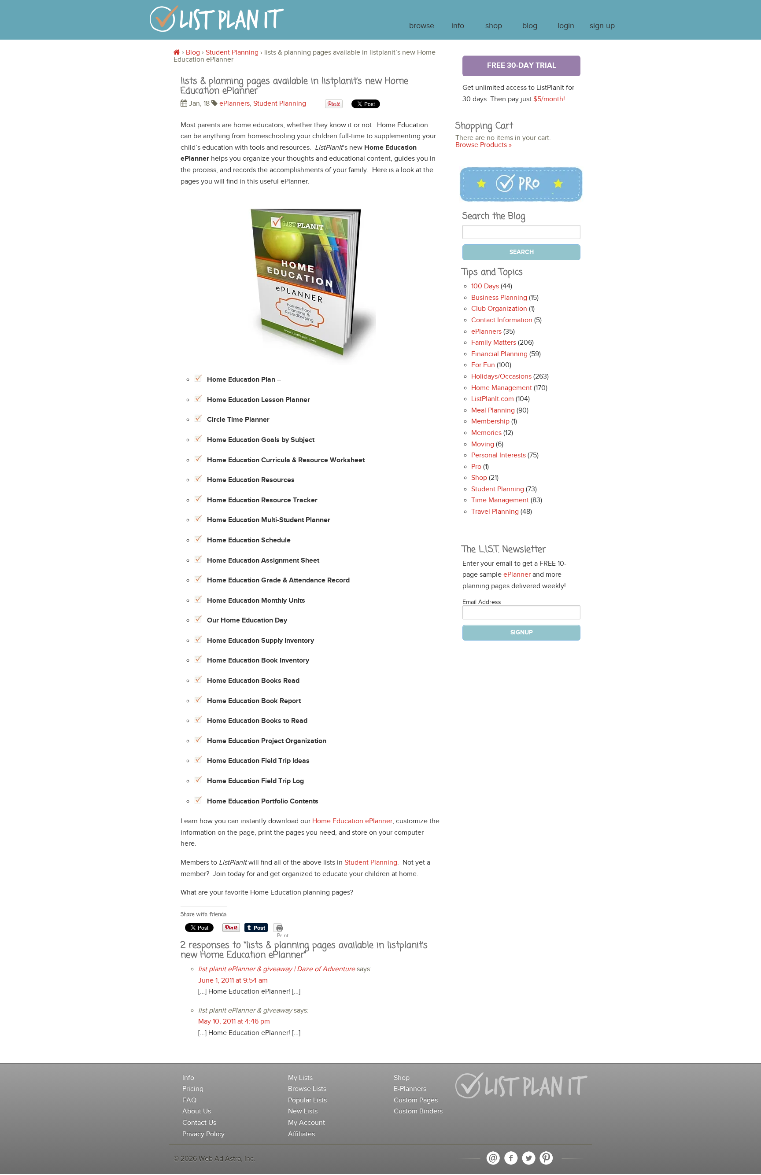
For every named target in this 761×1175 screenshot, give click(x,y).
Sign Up (602, 26)
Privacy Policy (203, 1134)
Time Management (500, 500)
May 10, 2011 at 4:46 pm (234, 1021)
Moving (482, 444)
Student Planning (232, 52)
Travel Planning (495, 512)
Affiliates (301, 1134)
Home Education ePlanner (352, 821)
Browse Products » (483, 145)
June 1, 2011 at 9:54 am (233, 980)
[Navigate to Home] (217, 23)
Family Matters (493, 343)
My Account (306, 1123)
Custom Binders (418, 1111)
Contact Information (501, 320)
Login (566, 26)
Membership (490, 421)
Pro (476, 467)
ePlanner (517, 575)
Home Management (501, 388)
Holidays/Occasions (501, 376)
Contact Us (199, 1123)
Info (457, 26)
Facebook (511, 1158)
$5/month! (549, 99)
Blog (529, 26)
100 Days (485, 286)
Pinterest (546, 1158)
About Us (196, 1111)
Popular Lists (307, 1100)
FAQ (189, 1100)
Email (493, 1158)
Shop (493, 26)
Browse (421, 26)
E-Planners (410, 1089)
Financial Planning (499, 354)
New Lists (303, 1111)
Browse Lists (307, 1089)
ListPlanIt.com (492, 399)
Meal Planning (493, 410)
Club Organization (499, 309)
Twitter (528, 1158)
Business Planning (499, 298)
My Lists (300, 1078)
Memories (486, 433)
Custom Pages (416, 1100)
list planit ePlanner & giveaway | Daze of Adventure (276, 969)
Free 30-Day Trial (521, 65)
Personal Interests (498, 455)
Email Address (481, 602)
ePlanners (234, 103)
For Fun (483, 365)
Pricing (192, 1089)
